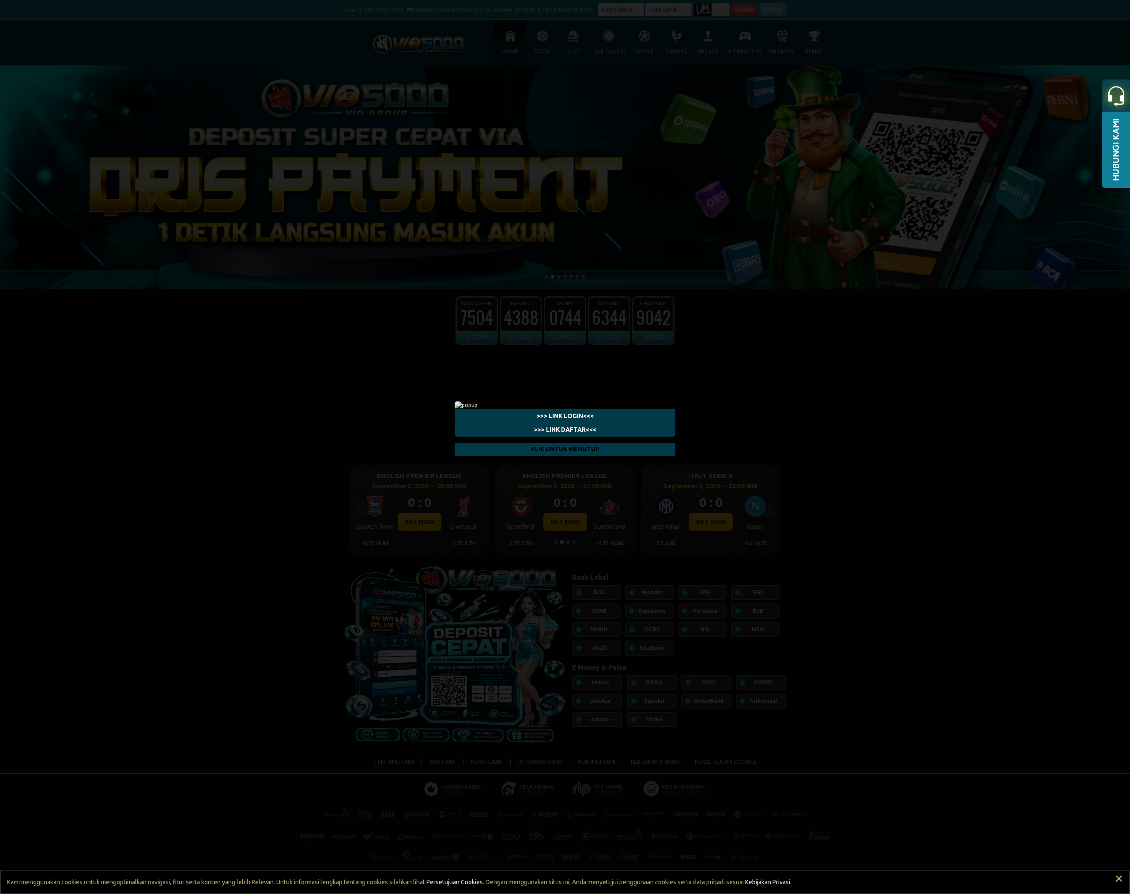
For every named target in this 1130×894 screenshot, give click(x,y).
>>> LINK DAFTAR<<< (565, 429)
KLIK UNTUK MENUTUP (565, 449)
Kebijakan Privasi (767, 882)
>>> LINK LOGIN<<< (565, 415)
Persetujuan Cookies (454, 882)
